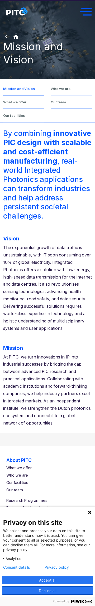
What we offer (14, 102)
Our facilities (14, 116)
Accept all (47, 580)
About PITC (19, 460)
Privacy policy (57, 567)
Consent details (16, 567)
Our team (58, 102)
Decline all (47, 590)
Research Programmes (27, 500)
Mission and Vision (19, 89)
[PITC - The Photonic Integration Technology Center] (16, 11)
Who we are (60, 89)
